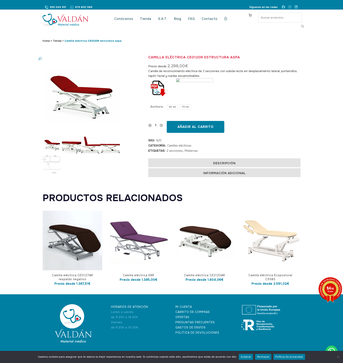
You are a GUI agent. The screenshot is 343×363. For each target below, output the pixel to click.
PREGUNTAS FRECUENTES (195, 322)
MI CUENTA (183, 307)
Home (46, 40)
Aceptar (246, 356)
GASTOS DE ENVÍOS (190, 327)
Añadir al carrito (195, 127)
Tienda (57, 40)
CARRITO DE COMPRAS (192, 312)
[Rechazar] (338, 357)
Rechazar (263, 356)
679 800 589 (83, 7)
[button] (77, 59)
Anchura (156, 107)
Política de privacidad (289, 356)
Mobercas (191, 151)
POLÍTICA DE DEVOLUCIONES (197, 332)
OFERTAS (182, 317)
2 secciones (175, 151)
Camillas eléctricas (179, 145)
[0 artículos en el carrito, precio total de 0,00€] (250, 15)
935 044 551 (58, 7)
